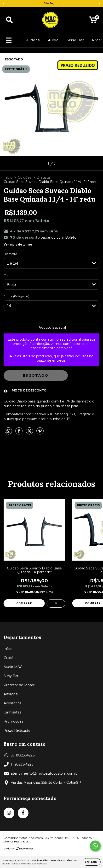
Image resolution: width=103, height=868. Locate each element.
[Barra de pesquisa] (9, 20)
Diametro (10, 254)
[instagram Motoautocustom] (9, 813)
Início (8, 177)
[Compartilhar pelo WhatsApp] (8, 431)
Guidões (32, 40)
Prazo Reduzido (17, 730)
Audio (53, 40)
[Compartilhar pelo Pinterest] (40, 433)
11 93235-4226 (22, 764)
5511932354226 (22, 755)
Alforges (10, 694)
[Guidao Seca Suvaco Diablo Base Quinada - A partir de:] (56, 603)
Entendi (91, 861)
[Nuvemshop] (19, 849)
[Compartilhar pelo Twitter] (30, 433)
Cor (6, 275)
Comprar (24, 603)
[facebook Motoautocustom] (23, 813)
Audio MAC (13, 667)
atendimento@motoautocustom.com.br (45, 773)
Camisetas (12, 712)
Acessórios (12, 703)
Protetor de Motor (19, 685)
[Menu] (8, 40)
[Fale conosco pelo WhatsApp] (95, 846)
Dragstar (44, 177)
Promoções (13, 721)
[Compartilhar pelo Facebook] (19, 433)
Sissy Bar (75, 40)
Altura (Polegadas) (16, 296)
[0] (93, 21)
